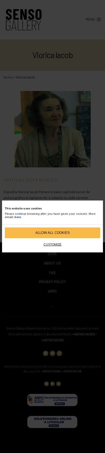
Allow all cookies (52, 233)
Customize (52, 244)
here (18, 217)
